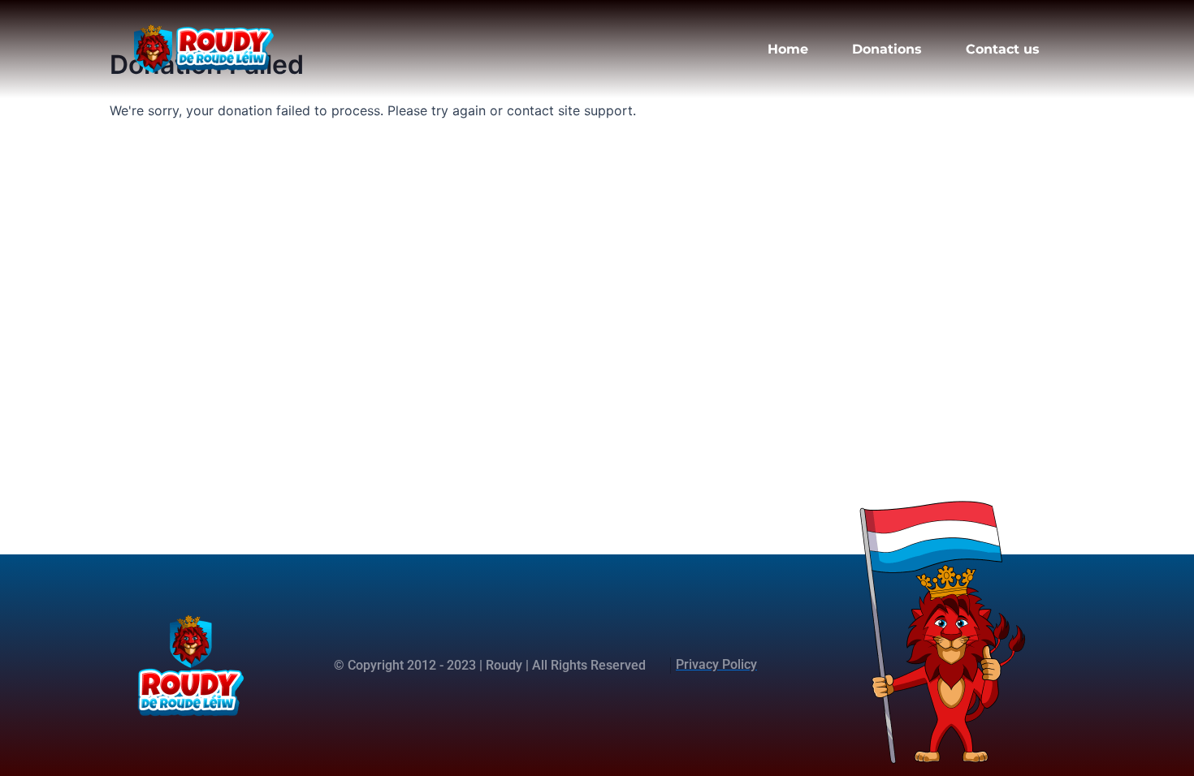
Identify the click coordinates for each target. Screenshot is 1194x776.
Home (788, 49)
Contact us (1003, 49)
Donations (887, 49)
